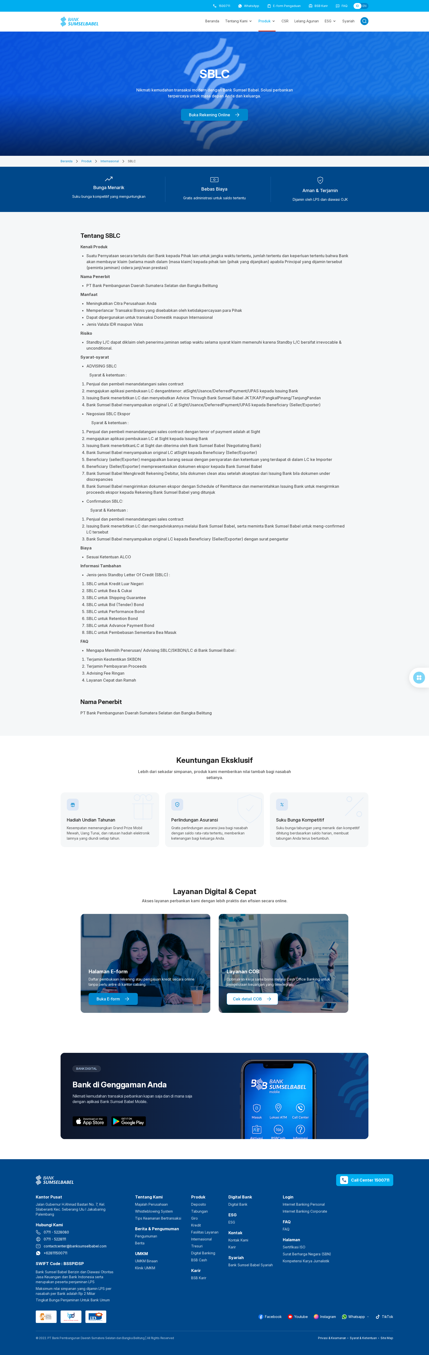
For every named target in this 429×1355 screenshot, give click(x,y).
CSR (285, 21)
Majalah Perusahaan (151, 1204)
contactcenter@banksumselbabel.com (75, 1246)
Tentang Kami (236, 21)
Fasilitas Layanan (204, 1232)
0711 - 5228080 (56, 1232)
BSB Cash (199, 1260)
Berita (139, 1243)
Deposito (198, 1204)
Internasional (110, 161)
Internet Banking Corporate (305, 1211)
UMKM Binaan (146, 1261)
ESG (328, 21)
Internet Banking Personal (304, 1204)
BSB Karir (198, 1278)
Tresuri (197, 1246)
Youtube (301, 1316)
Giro (194, 1218)
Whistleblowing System (154, 1211)
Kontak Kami (238, 1240)
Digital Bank (238, 1204)
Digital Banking (203, 1253)
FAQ (286, 1229)
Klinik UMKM (145, 1268)
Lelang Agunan (306, 21)
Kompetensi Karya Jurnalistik (306, 1261)
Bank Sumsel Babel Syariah (250, 1265)
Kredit (196, 1225)
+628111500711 (55, 1253)
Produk (264, 21)
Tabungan (199, 1211)
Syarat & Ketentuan (363, 1338)
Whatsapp (356, 1316)
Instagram (328, 1316)
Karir (232, 1247)
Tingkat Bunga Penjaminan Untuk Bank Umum (73, 1300)
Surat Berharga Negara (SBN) (307, 1254)
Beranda (212, 21)
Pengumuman (146, 1236)
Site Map (387, 1338)
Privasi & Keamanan (332, 1338)
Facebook (273, 1316)
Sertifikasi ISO (294, 1247)
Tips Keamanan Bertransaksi (158, 1218)
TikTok (387, 1316)
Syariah (348, 21)
